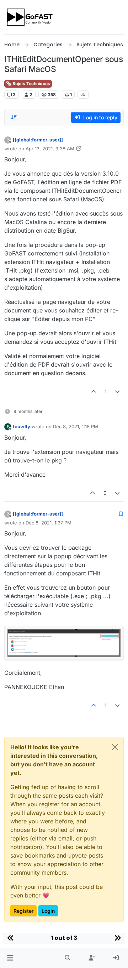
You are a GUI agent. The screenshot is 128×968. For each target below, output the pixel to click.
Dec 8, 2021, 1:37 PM (48, 523)
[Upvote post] (93, 391)
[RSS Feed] (83, 94)
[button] (10, 958)
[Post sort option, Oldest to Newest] (13, 117)
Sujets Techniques (30, 83)
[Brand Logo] (30, 17)
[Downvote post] (117, 391)
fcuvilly (21, 426)
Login (48, 911)
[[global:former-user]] (38, 140)
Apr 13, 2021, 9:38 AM (50, 148)
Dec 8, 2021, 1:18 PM (75, 426)
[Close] (114, 747)
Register (23, 911)
